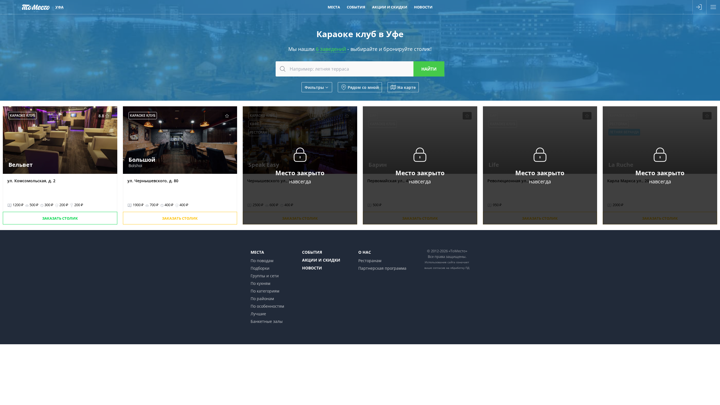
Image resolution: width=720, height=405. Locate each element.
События (312, 252)
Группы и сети (265, 275)
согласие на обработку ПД (451, 268)
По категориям (265, 291)
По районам (262, 298)
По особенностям (267, 306)
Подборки (260, 268)
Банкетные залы (267, 321)
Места (257, 252)
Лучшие (258, 313)
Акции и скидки (321, 260)
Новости (312, 268)
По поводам (262, 260)
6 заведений (331, 49)
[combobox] (360, 68)
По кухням (260, 283)
